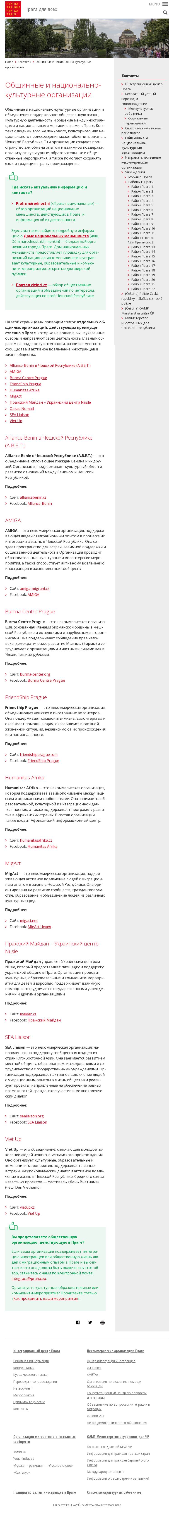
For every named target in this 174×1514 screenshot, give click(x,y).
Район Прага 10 (143, 228)
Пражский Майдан (44, 1020)
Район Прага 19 (143, 275)
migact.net (29, 920)
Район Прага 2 (142, 191)
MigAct (16, 396)
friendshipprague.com (39, 754)
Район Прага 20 (143, 279)
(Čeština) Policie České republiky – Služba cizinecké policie (141, 298)
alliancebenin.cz (33, 497)
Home (9, 62)
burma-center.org (35, 674)
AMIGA (15, 371)
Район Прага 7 (142, 214)
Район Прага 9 (142, 223)
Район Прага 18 (143, 270)
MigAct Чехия (39, 926)
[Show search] (165, 12)
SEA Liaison (19, 414)
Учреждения (135, 172)
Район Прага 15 (143, 256)
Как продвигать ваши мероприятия (45, 1298)
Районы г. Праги (141, 182)
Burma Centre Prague (28, 377)
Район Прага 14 (143, 251)
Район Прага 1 (142, 186)
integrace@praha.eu (29, 1278)
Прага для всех (40, 9)
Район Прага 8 (142, 219)
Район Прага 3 (142, 196)
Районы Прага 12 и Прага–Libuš (140, 240)
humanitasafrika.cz (36, 840)
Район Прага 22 (143, 289)
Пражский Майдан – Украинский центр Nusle (50, 402)
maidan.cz (28, 1014)
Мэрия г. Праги (140, 177)
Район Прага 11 (143, 233)
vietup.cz (27, 1207)
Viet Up (16, 420)
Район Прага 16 (143, 261)
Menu (154, 4)
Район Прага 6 (142, 210)
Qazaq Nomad (22, 408)
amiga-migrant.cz (34, 588)
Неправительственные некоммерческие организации (141, 162)
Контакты (24, 62)
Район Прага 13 (143, 247)
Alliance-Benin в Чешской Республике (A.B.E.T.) (50, 365)
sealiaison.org (32, 1116)
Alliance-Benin (40, 503)
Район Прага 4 (142, 200)
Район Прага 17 (143, 265)
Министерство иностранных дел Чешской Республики (138, 323)
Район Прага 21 (143, 284)
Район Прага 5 (142, 205)
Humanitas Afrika (24, 390)
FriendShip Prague (25, 383)
